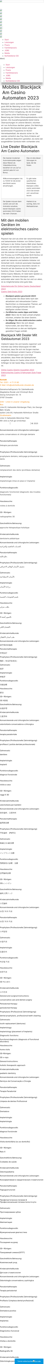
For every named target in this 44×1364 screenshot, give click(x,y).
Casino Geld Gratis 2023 (11, 291)
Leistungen (9, 42)
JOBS (7, 50)
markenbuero (5, 426)
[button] (22, 58)
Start (7, 39)
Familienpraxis (11, 48)
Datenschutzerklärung (20, 423)
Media (7, 53)
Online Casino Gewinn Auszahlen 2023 (17, 370)
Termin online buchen (25, 1361)
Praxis (7, 45)
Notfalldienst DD (12, 56)
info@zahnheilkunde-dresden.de (20, 385)
